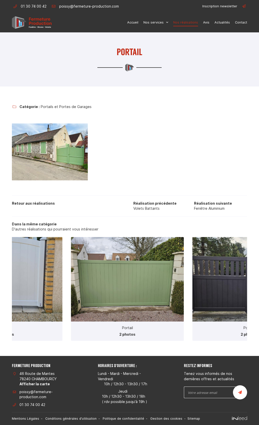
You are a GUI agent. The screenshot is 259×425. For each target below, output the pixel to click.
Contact (241, 22)
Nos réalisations (185, 22)
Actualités (222, 22)
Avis (206, 22)
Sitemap (193, 418)
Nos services (153, 22)
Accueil (132, 22)
